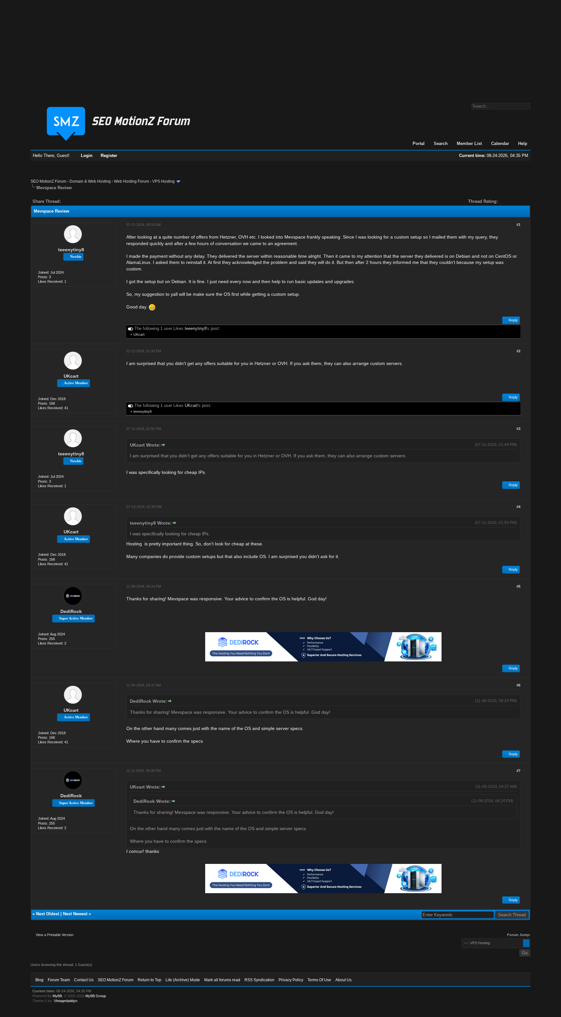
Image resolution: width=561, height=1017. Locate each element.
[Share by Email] (96, 201)
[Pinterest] (91, 201)
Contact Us (84, 980)
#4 (518, 507)
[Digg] (76, 201)
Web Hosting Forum (131, 181)
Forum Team (59, 980)
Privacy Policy (291, 980)
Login (87, 155)
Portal (419, 143)
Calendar (500, 143)
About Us (343, 980)
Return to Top (149, 980)
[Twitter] (71, 201)
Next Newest (75, 913)
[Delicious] (80, 201)
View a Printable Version (54, 935)
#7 (518, 771)
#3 (518, 429)
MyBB (57, 996)
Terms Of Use (319, 980)
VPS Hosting (163, 181)
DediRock (71, 611)
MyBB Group (95, 996)
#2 (518, 351)
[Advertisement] (280, 48)
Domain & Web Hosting (90, 181)
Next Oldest (47, 913)
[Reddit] (85, 201)
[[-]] (130, 328)
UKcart (138, 334)
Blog (39, 980)
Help (522, 143)
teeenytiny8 (71, 249)
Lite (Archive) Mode (183, 980)
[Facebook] (67, 201)
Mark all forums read (222, 980)
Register (109, 155)
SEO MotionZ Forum (48, 181)
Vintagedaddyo (65, 1001)
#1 (518, 225)
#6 (518, 685)
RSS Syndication (259, 980)
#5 (518, 586)
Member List (469, 143)
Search (441, 143)
